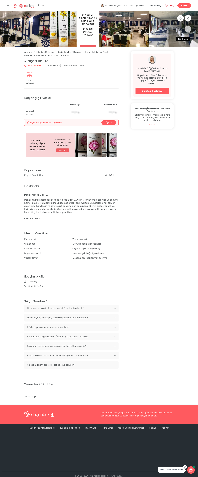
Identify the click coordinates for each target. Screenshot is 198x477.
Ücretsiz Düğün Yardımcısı (119, 5)
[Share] (188, 18)
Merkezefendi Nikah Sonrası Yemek (38, 55)
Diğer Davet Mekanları (45, 52)
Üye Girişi (169, 5)
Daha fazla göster (32, 218)
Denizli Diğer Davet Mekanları (69, 52)
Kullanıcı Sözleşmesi (70, 428)
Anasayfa (28, 52)
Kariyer (165, 428)
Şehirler (140, 5)
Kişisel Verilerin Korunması (131, 428)
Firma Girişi (155, 5)
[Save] (180, 18)
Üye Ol (184, 5)
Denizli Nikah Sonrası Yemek (96, 52)
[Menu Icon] (8, 5)
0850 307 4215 (33, 65)
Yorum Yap (30, 396)
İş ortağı (152, 428)
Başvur (152, 124)
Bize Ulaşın (90, 428)
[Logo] (23, 5)
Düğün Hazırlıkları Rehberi (42, 428)
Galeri (185, 39)
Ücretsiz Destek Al (152, 91)
